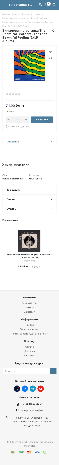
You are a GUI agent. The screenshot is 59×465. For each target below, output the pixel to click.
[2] (10, 94)
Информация (29, 319)
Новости (29, 307)
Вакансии (29, 311)
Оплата (29, 346)
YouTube (40, 389)
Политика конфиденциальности (29, 333)
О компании (29, 302)
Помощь (29, 324)
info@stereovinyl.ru (32, 410)
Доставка (29, 351)
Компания (29, 297)
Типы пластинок (29, 329)
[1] (7, 94)
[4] (16, 94)
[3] (13, 94)
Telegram (33, 389)
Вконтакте (25, 389)
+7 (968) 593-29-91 (32, 403)
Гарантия (29, 355)
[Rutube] (17, 389)
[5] (19, 94)
